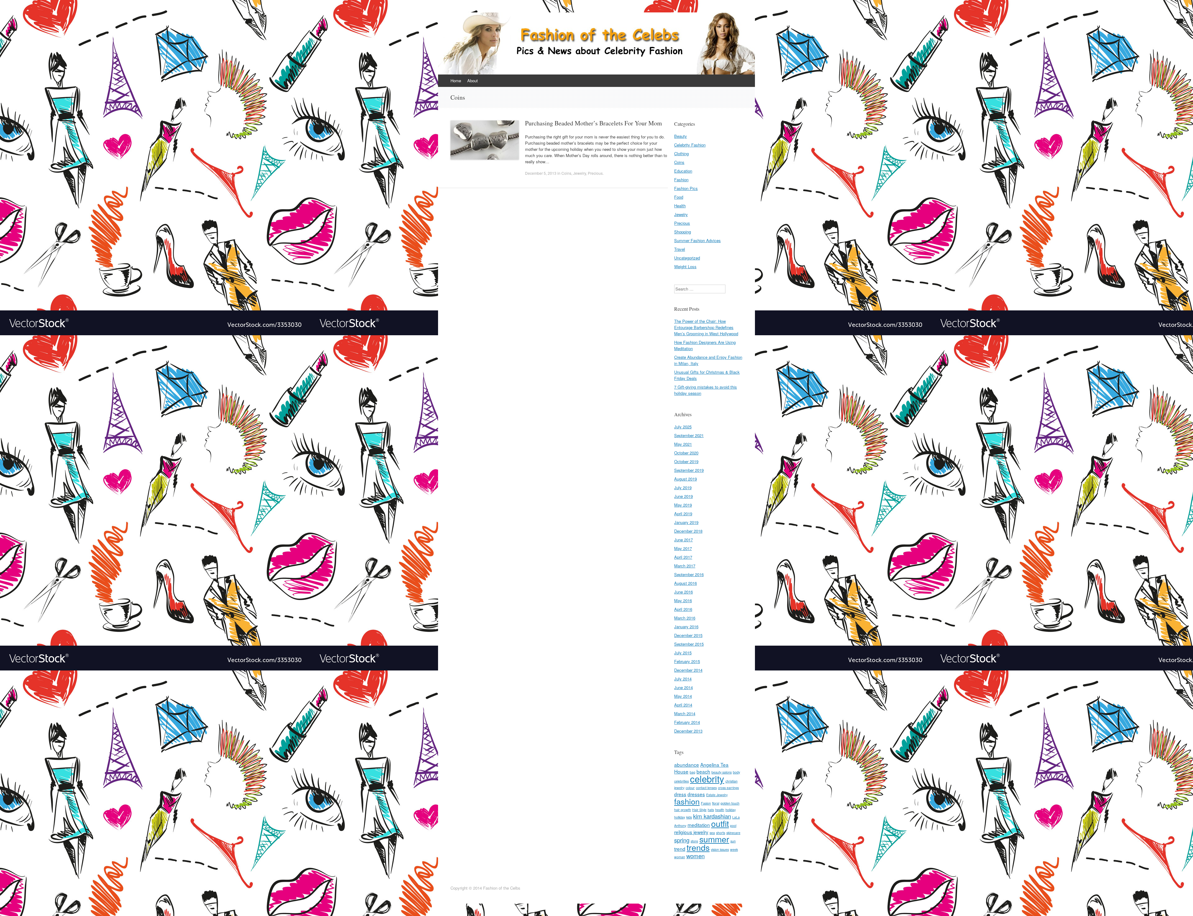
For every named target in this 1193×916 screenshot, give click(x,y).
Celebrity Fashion (690, 145)
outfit (720, 823)
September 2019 (689, 470)
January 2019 (686, 522)
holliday (679, 817)
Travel (679, 249)
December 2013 (688, 731)
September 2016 (689, 574)
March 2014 (684, 713)
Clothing (681, 153)
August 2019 (685, 479)
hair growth (682, 809)
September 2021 (689, 435)
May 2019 (683, 505)
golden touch (729, 803)
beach (703, 771)
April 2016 (683, 609)
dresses (696, 794)
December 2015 (688, 635)
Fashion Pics (686, 188)
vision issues (720, 849)
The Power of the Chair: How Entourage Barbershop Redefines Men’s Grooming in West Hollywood (706, 327)
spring (681, 840)
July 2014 (683, 679)
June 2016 (683, 592)
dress (680, 794)
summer (714, 839)
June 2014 (683, 687)
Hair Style (699, 809)
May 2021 (683, 444)
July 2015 (683, 653)
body (736, 772)
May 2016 (683, 600)
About (472, 80)
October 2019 (686, 461)
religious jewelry (691, 831)
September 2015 (689, 644)
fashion (687, 801)
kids (689, 817)
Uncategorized (687, 258)
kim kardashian (712, 816)
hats (711, 809)
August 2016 (685, 583)
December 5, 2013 (540, 173)
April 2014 (683, 705)
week (734, 849)
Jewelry (579, 173)
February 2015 (687, 661)
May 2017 (683, 548)
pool (733, 825)
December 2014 (688, 670)
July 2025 (683, 427)
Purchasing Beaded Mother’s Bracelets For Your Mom (593, 123)
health (719, 809)
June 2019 (683, 496)
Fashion (681, 180)
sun (733, 841)
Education (683, 171)
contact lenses (706, 787)
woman (679, 857)
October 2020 (686, 453)
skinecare (733, 832)
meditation (699, 824)
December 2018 (688, 531)
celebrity (707, 778)
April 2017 (683, 557)
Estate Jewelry (717, 794)
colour (690, 787)
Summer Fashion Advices (697, 240)
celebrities (681, 781)
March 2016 (684, 618)
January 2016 (686, 626)
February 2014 (687, 722)
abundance (686, 764)
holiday (730, 809)
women (695, 856)
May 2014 (683, 696)
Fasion (706, 803)
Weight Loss (685, 266)
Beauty (680, 136)
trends (698, 847)
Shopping (682, 232)
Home (455, 80)
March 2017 (684, 566)
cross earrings (728, 787)
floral (715, 803)
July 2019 (683, 487)
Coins (566, 173)
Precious (595, 173)
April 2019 (683, 514)
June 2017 (683, 540)
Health (680, 206)
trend (679, 848)
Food (678, 197)
